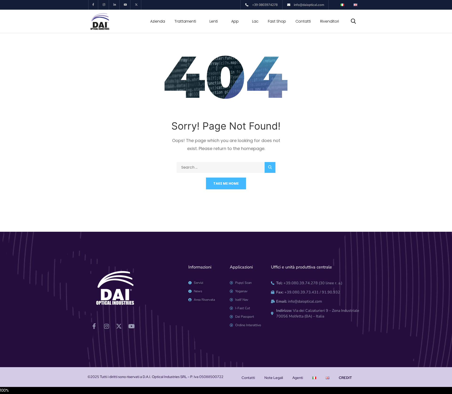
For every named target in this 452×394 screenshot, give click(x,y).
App (235, 21)
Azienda (157, 21)
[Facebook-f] (93, 5)
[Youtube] (125, 5)
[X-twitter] (136, 5)
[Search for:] (226, 167)
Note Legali (273, 377)
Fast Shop (277, 21)
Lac (255, 21)
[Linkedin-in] (115, 5)
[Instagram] (104, 5)
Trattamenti (185, 21)
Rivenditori (329, 21)
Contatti (303, 21)
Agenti (297, 377)
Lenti (214, 21)
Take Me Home (226, 183)
